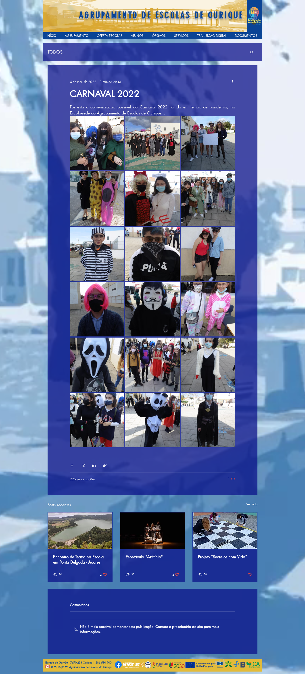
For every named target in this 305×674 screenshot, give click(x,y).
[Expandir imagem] (97, 143)
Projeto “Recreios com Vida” (222, 556)
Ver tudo (251, 504)
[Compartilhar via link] (105, 465)
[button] (252, 52)
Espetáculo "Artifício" (144, 556)
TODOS (55, 52)
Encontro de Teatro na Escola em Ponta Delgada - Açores (78, 559)
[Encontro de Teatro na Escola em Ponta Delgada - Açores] (80, 530)
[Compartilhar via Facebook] (72, 465)
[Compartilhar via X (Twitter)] (83, 465)
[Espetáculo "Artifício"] (152, 530)
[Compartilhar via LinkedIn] (94, 465)
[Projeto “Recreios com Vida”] (225, 530)
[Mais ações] (232, 81)
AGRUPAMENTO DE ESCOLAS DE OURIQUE (161, 15)
